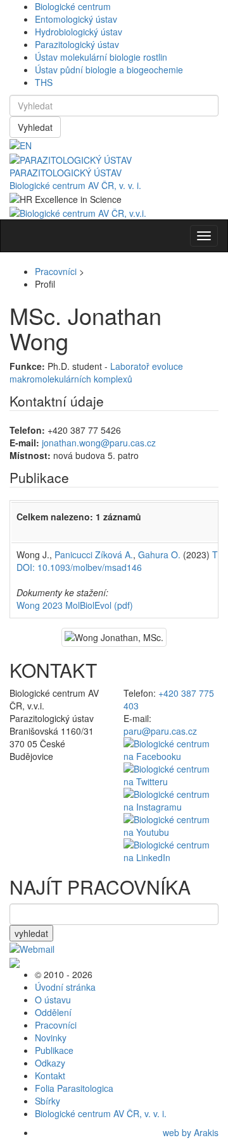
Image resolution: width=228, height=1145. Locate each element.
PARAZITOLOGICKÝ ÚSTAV (66, 172)
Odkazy (50, 1062)
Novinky (50, 1037)
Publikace (54, 1050)
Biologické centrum (73, 6)
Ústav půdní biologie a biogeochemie (109, 69)
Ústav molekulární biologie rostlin (101, 57)
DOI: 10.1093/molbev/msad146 (79, 567)
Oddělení (53, 1012)
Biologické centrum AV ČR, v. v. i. (75, 185)
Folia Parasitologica (74, 1088)
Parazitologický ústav (77, 44)
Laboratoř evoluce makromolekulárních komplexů (96, 372)
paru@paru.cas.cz (160, 731)
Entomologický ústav (76, 19)
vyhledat (31, 933)
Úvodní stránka (65, 987)
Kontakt (50, 1075)
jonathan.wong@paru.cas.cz (99, 442)
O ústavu (53, 999)
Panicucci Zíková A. (93, 554)
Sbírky (47, 1100)
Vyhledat (35, 127)
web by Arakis (190, 1132)
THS (44, 82)
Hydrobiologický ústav (78, 31)
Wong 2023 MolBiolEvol (74, 605)
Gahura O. (159, 554)
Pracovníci (56, 271)
